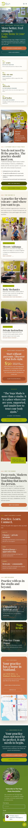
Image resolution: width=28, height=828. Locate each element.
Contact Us (12, 689)
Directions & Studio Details (12, 685)
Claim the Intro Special (14, 378)
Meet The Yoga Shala (14, 183)
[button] (26, 4)
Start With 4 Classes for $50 (14, 48)
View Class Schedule (14, 52)
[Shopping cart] (24, 4)
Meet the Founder (14, 505)
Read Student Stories (14, 188)
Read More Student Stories (14, 419)
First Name (6, 803)
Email (5, 810)
